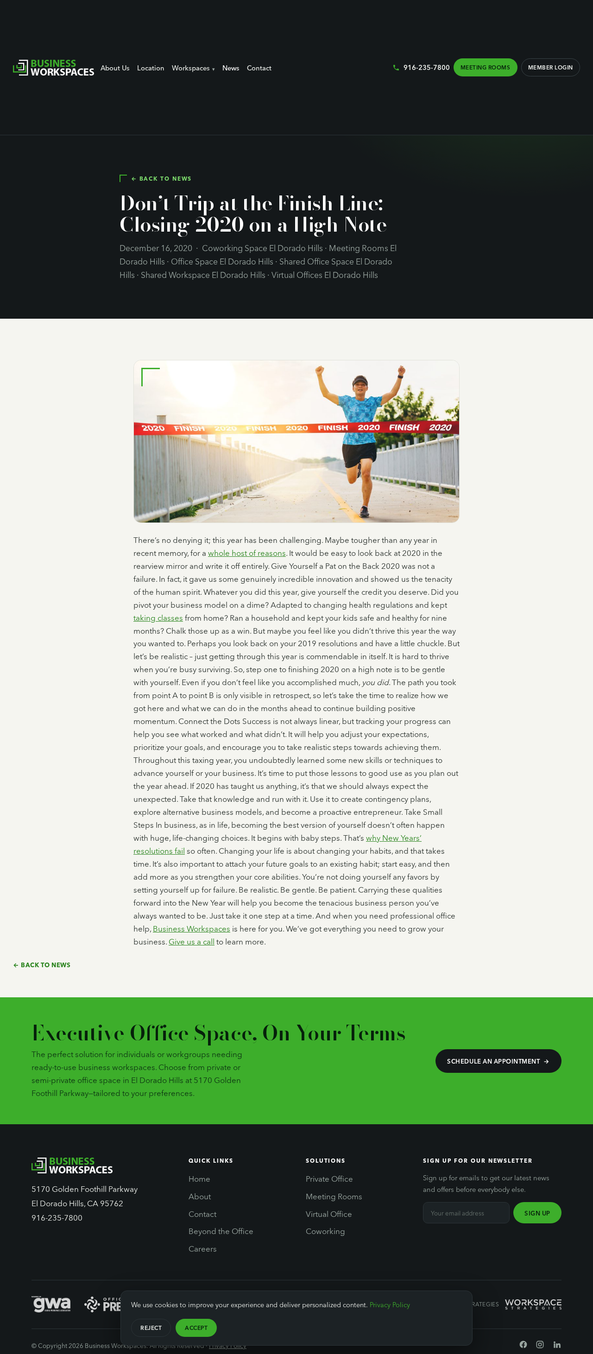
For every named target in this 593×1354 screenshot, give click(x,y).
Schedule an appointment (493, 1061)
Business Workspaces (191, 928)
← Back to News (161, 178)
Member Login (550, 67)
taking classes (158, 617)
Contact (259, 68)
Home (199, 1178)
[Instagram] (540, 1346)
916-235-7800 (426, 67)
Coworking (325, 1231)
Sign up (537, 1213)
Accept (196, 1327)
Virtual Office (329, 1214)
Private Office (329, 1178)
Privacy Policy (227, 1345)
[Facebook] (523, 1346)
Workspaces (191, 68)
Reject (151, 1327)
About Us (115, 68)
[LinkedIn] (557, 1346)
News (231, 68)
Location (150, 68)
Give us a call (191, 941)
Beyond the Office (221, 1231)
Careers (203, 1248)
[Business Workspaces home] (53, 68)
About (200, 1196)
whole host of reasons (247, 553)
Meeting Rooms (485, 67)
